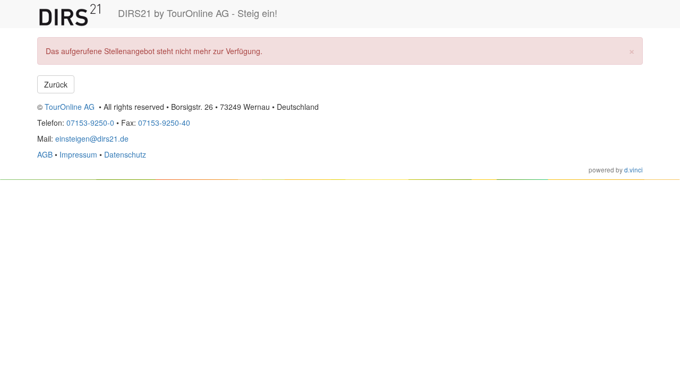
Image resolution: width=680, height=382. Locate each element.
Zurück (55, 84)
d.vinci (633, 169)
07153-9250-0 (90, 122)
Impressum (78, 154)
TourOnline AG (70, 106)
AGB (45, 154)
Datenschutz (125, 154)
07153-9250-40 (164, 122)
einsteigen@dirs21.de (92, 138)
